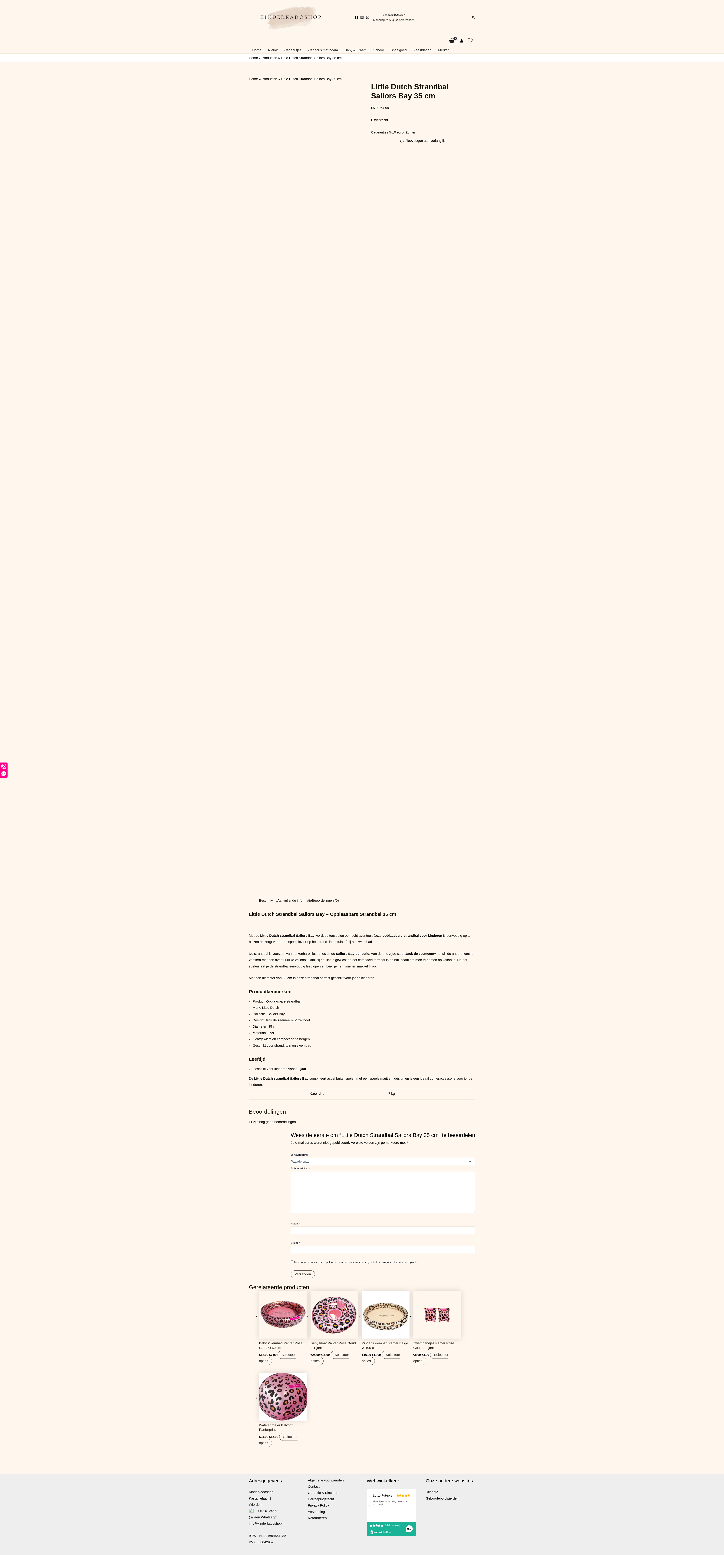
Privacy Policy (318, 1505)
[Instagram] (362, 17)
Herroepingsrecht (321, 1499)
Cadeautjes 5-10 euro (387, 132)
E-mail (295, 1242)
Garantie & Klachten (323, 1493)
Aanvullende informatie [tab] (294, 900)
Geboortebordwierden (442, 1498)
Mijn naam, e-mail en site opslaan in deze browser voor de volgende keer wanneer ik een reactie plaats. (356, 1261)
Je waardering (300, 1154)
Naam (295, 1223)
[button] (473, 17)
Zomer (410, 132)
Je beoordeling (300, 1168)
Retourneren (317, 1518)
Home (253, 58)
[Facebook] (356, 17)
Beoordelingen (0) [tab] (325, 900)
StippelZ (432, 1492)
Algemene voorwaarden (326, 1480)
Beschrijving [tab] (268, 900)
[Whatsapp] (367, 17)
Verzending (316, 1512)
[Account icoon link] (461, 41)
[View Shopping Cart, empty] (451, 41)
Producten (269, 58)
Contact (314, 1486)
